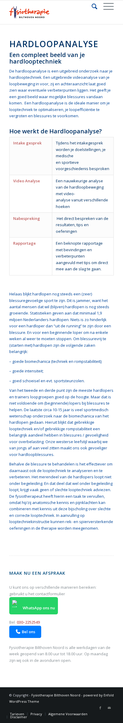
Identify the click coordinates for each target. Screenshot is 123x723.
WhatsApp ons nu (38, 608)
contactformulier (50, 593)
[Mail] (109, 707)
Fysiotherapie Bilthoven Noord (55, 695)
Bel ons (25, 631)
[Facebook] (100, 707)
